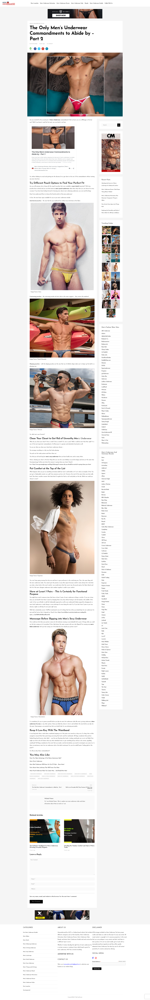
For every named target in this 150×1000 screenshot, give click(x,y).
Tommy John (105, 692)
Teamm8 (104, 681)
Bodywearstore (105, 341)
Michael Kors (105, 657)
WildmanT (104, 705)
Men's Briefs (26, 940)
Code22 (104, 535)
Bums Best (104, 347)
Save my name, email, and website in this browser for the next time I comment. (53, 896)
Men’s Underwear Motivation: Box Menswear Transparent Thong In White (110, 198)
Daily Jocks (104, 355)
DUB (103, 575)
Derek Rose (105, 564)
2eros (103, 457)
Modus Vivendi (105, 660)
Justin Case (104, 628)
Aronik (103, 486)
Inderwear (104, 379)
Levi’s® (103, 636)
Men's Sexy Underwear (28, 963)
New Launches (34, 3)
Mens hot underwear (63, 776)
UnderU (104, 427)
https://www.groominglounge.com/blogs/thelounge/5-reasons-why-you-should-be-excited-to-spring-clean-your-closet (61, 464)
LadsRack (104, 387)
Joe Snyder (104, 623)
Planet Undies (105, 411)
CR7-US (104, 543)
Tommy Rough (105, 421)
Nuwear (104, 400)
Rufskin (103, 673)
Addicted (104, 468)
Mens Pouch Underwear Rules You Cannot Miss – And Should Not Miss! (48, 770)
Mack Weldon (105, 641)
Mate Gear (104, 652)
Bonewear (104, 516)
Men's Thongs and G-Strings (30, 967)
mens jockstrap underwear (78, 776)
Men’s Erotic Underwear (36, 761)
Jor (102, 625)
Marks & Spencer (106, 649)
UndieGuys (104, 429)
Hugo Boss (104, 609)
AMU (103, 481)
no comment (50, 43)
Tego (103, 684)
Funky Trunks (105, 593)
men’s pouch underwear (62, 188)
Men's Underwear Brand (29, 970)
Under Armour (105, 695)
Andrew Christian (106, 484)
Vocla (103, 437)
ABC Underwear (106, 331)
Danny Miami (105, 556)
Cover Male (105, 548)
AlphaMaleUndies (106, 336)
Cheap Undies (105, 349)
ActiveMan (104, 465)
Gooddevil (104, 599)
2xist (103, 460)
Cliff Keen (104, 540)
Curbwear (104, 551)
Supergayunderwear (107, 419)
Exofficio (104, 561)
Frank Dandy (105, 591)
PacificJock (104, 405)
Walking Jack (105, 700)
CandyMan (104, 529)
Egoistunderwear (106, 368)
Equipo (103, 588)
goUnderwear (105, 373)
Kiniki (103, 631)
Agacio (103, 473)
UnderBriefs (105, 424)
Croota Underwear (106, 545)
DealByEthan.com (106, 360)
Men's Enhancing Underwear (30, 944)
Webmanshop (105, 443)
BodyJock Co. (105, 339)
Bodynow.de (105, 344)
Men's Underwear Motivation (30, 974)
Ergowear (104, 583)
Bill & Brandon (105, 497)
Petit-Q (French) (106, 408)
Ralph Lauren (105, 671)
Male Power (105, 644)
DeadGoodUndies (106, 357)
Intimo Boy (104, 376)
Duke (103, 580)
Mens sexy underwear (43, 778)
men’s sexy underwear (52, 456)
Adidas (103, 470)
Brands (86, 3)
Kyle (103, 633)
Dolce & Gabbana (106, 569)
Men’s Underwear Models (96, 3)
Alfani (103, 476)
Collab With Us (108, 3)
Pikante (103, 663)
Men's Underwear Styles (37, 23)
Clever (103, 537)
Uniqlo (103, 697)
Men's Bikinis (26, 936)
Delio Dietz (104, 559)
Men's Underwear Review (29, 978)
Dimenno (104, 363)
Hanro (103, 607)
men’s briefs (75, 186)
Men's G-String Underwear (29, 947)
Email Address (96, 961)
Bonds (103, 513)
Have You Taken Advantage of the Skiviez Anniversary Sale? (45, 758)
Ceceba (104, 532)
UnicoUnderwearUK (107, 432)
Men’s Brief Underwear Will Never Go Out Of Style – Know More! (47, 764)
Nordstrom (104, 397)
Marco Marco (105, 647)
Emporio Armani (106, 585)
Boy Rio (103, 519)
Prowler (103, 668)
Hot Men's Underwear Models (30, 932)
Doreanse (104, 572)
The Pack (104, 687)
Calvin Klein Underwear (108, 527)
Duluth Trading (105, 577)
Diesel (103, 567)
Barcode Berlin (105, 489)
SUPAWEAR (105, 679)
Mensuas (104, 389)
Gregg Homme (105, 601)
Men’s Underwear (55, 120)
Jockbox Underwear (107, 381)
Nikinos (103, 395)
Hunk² (103, 612)
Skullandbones (105, 416)
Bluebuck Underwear (107, 505)
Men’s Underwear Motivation (47, 3)
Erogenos (104, 371)
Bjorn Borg (104, 500)
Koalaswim (104, 384)
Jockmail (104, 620)
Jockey (103, 617)
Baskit (103, 492)
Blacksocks (104, 502)
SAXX (103, 676)
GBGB (103, 596)
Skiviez (103, 413)
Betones (104, 494)
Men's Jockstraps (27, 955)
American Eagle (106, 478)
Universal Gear (105, 435)
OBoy (103, 403)
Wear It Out (105, 440)
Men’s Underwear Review (63, 3)
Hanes (103, 604)
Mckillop (104, 655)
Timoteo (104, 689)
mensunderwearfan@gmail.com (72, 964)
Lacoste (104, 639)
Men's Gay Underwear (28, 951)
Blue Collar (104, 508)
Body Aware (105, 511)
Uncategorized (26, 990)
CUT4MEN (105, 352)
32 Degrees (105, 462)
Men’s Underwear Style (77, 3)
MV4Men (104, 392)
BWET (103, 524)
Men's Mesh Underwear (28, 959)
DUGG (103, 365)
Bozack (103, 521)
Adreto (103, 333)
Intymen (104, 615)
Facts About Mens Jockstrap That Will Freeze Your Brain (44, 767)
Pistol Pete (104, 665)
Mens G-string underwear (48, 776)
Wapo (103, 703)
